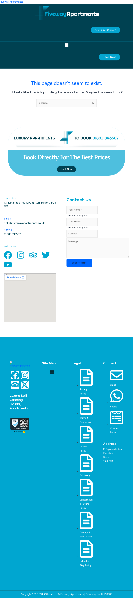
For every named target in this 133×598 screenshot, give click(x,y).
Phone (8, 229)
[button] (66, 45)
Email (7, 218)
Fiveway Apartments (11, 1)
